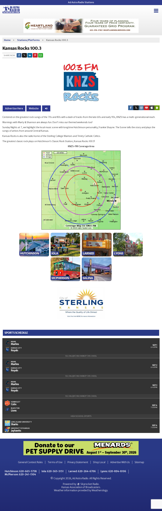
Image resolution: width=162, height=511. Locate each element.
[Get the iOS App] (151, 107)
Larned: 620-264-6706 (82, 471)
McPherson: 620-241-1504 (20, 474)
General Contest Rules (30, 462)
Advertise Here (14, 108)
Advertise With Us (120, 462)
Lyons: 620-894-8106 (113, 471)
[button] (156, 10)
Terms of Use (55, 462)
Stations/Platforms (28, 40)
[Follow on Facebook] (130, 107)
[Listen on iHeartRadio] (146, 107)
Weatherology (99, 490)
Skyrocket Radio (89, 484)
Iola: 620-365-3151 (53, 471)
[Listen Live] (46, 108)
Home (7, 40)
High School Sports (81, 416)
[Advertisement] (81, 26)
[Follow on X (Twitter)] (136, 107)
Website (34, 108)
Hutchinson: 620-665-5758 (21, 471)
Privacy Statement (77, 462)
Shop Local (99, 462)
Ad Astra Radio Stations (81, 2)
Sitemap (139, 462)
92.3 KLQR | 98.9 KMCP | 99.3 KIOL (81, 356)
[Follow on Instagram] (141, 107)
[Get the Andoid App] (157, 107)
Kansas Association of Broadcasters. (81, 487)
